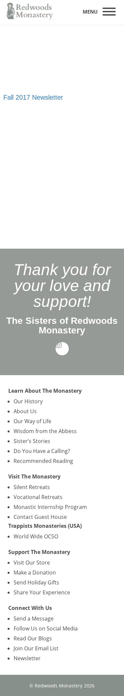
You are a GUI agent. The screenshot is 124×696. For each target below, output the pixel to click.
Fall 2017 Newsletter (33, 97)
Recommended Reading (43, 461)
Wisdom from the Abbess (45, 431)
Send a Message (34, 618)
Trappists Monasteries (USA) (45, 525)
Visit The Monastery (34, 476)
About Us (25, 411)
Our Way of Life (32, 421)
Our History (28, 401)
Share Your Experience (42, 592)
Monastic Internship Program (50, 507)
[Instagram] (62, 348)
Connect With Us (30, 608)
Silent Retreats (32, 487)
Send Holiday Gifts (36, 582)
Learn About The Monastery (45, 390)
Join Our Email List (36, 648)
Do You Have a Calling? (42, 451)
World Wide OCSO (36, 536)
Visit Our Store (32, 562)
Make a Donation (35, 572)
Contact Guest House (40, 517)
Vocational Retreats (38, 497)
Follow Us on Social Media (46, 628)
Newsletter (27, 658)
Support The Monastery (39, 552)
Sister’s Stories (32, 441)
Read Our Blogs (33, 638)
